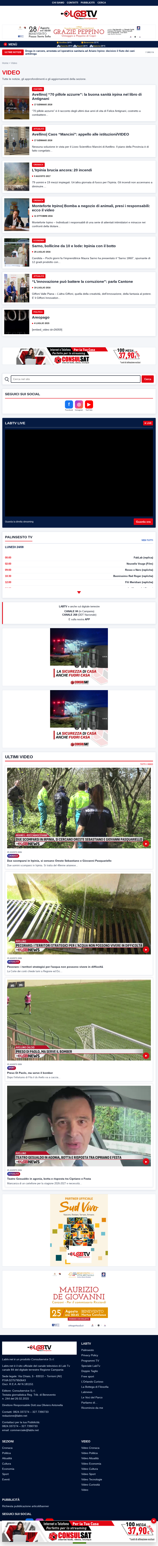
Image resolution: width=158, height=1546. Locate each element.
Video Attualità (90, 1458)
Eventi (6, 1479)
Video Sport (88, 1474)
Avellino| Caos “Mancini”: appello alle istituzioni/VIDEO (80, 134)
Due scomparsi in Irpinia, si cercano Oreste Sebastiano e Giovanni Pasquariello (59, 860)
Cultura (38, 89)
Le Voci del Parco (92, 1397)
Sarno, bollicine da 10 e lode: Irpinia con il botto (74, 246)
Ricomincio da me (92, 1407)
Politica (38, 312)
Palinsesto (87, 1350)
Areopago (41, 317)
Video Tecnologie (91, 1479)
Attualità (39, 129)
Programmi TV (90, 1360)
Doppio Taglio (89, 1371)
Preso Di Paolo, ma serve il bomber (30, 1072)
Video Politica (89, 1453)
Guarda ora (143, 521)
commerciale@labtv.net (24, 1430)
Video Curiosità (90, 1484)
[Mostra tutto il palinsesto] (79, 592)
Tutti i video (146, 764)
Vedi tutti (147, 540)
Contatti (72, 2)
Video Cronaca (90, 1447)
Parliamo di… (89, 1402)
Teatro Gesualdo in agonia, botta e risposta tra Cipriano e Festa (49, 1178)
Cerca (101, 2)
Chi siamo (58, 2)
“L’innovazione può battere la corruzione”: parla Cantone (82, 282)
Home (5, 63)
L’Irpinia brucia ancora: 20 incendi (62, 170)
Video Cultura (89, 1468)
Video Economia (91, 1463)
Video (84, 1489)
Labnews (86, 1392)
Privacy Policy (89, 1355)
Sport (5, 1474)
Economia (39, 240)
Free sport (87, 1376)
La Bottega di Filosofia (94, 1386)
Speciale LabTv (90, 1365)
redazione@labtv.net (14, 1415)
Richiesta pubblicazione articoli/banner (25, 1506)
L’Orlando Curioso (92, 1381)
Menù (11, 44)
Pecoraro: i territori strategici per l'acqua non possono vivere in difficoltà (55, 966)
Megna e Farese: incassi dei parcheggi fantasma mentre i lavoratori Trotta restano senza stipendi (83, 52)
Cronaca (38, 165)
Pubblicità (88, 2)
